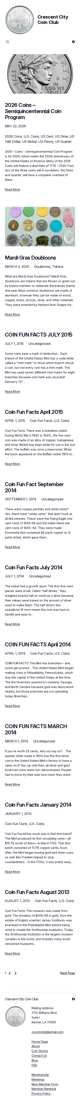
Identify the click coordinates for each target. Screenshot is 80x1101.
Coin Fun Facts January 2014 (38, 805)
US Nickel (29, 141)
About (36, 1046)
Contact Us (39, 1055)
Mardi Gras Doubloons (30, 258)
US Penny (45, 141)
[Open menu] (7, 41)
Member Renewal (44, 1088)
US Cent (47, 136)
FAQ (34, 1065)
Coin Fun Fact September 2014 (34, 487)
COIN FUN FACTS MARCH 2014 (36, 729)
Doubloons (42, 266)
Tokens (57, 266)
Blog (35, 1060)
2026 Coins (13, 136)
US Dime (61, 136)
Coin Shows (40, 1051)
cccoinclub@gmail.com (47, 1032)
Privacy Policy (41, 1093)
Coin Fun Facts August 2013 (37, 892)
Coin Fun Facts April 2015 (34, 412)
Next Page (67, 973)
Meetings (38, 1079)
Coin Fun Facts (41, 421)
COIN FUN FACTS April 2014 (38, 644)
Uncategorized (39, 344)
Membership (40, 1074)
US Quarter (63, 141)
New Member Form (45, 1084)
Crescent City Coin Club (53, 19)
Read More (12, 189)
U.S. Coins (31, 136)
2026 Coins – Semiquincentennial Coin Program (33, 111)
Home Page (40, 1041)
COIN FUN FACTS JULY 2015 (38, 335)
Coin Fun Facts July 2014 (34, 567)
